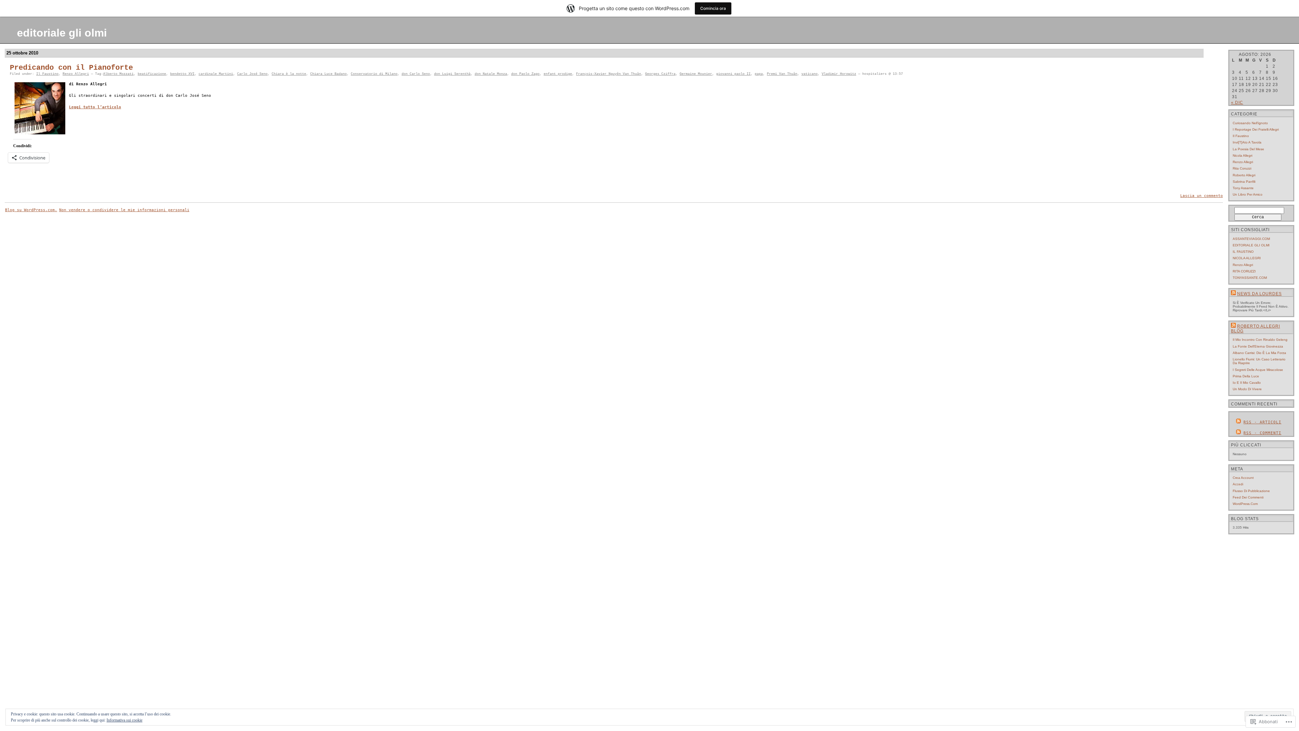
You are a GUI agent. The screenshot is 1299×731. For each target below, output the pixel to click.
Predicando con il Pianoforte (71, 68)
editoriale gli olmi (62, 33)
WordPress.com (1245, 504)
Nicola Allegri (1242, 155)
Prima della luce (1246, 376)
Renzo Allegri (76, 74)
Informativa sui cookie (124, 720)
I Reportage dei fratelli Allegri (1256, 129)
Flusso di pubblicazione (1251, 491)
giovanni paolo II (733, 74)
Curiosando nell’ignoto (1250, 123)
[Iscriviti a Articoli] (1238, 422)
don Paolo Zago (525, 74)
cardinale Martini (216, 74)
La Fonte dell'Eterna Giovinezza (1258, 346)
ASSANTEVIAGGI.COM (1251, 239)
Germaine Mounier (696, 74)
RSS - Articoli (1262, 422)
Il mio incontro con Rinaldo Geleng (1260, 339)
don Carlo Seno (416, 74)
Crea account (1243, 478)
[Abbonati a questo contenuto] (1233, 293)
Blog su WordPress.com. (31, 210)
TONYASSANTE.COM (1250, 278)
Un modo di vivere (1247, 389)
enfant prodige (558, 74)
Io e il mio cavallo (1247, 382)
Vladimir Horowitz (839, 74)
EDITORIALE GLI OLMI (1251, 245)
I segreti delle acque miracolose (1258, 370)
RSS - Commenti (1262, 433)
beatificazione (152, 74)
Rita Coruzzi (1242, 168)
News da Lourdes (1259, 293)
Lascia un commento (1201, 196)
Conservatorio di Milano (374, 74)
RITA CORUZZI (1244, 271)
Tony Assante (1243, 188)
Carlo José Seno (252, 74)
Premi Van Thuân (782, 74)
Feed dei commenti (1248, 497)
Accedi (1238, 484)
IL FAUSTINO (1243, 251)
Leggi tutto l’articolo (95, 107)
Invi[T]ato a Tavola (1247, 142)
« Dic (1237, 102)
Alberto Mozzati (118, 74)
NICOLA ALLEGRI (1247, 258)
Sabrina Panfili (1244, 181)
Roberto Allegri (1244, 175)
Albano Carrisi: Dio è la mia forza (1259, 353)
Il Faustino (47, 74)
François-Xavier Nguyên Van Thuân (608, 74)
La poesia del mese (1248, 149)
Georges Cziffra (660, 74)
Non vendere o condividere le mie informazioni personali (124, 210)
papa (759, 74)
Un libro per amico (1247, 194)
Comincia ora (713, 8)
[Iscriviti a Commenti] (1238, 433)
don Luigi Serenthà (452, 74)
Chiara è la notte (289, 74)
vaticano (809, 74)
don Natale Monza (491, 74)
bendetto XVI (182, 74)
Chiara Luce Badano (328, 74)
